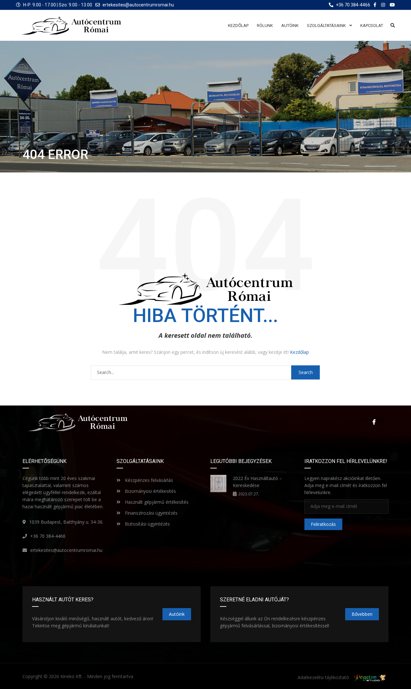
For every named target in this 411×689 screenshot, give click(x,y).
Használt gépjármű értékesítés (156, 502)
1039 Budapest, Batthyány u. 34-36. (66, 522)
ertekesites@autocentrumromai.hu (138, 4)
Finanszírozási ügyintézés (151, 513)
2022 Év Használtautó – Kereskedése (257, 481)
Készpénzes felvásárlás (148, 480)
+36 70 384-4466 (48, 536)
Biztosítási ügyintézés (147, 524)
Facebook (372, 422)
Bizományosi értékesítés (150, 491)
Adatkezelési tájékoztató (323, 677)
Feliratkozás (323, 524)
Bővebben (362, 614)
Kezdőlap (299, 352)
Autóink (177, 614)
